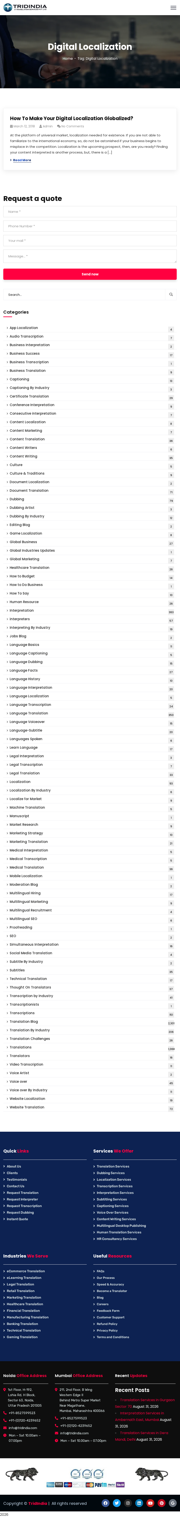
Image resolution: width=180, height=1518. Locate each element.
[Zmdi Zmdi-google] (173, 1503)
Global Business (91, 543)
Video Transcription (91, 1065)
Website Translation (91, 1108)
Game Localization (91, 534)
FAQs (100, 1271)
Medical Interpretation (91, 851)
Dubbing (91, 500)
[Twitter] (117, 1503)
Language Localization (91, 697)
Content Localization (91, 423)
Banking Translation (22, 1324)
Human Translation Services (119, 1232)
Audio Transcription (91, 337)
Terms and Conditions (113, 1337)
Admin (48, 126)
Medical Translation (91, 868)
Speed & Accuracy (110, 1284)
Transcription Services (115, 1186)
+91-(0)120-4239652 (24, 1420)
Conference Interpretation (91, 405)
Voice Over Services (112, 1212)
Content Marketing (91, 431)
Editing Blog (91, 525)
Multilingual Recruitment (91, 911)
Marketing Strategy (91, 834)
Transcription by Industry (91, 996)
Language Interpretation (91, 688)
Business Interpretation (91, 346)
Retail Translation (20, 1291)
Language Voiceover (91, 722)
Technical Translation (91, 979)
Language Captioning (91, 654)
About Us (14, 1166)
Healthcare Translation (91, 568)
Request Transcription (24, 1206)
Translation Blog (92, 1022)
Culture (91, 465)
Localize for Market (91, 799)
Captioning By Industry (91, 388)
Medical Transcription (91, 859)
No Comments (72, 126)
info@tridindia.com (23, 1428)
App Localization (91, 328)
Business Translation (91, 371)
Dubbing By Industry (91, 517)
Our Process (106, 1278)
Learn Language (91, 748)
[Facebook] (106, 1503)
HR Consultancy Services (117, 1239)
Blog (100, 1297)
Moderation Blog (91, 885)
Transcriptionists (91, 1005)
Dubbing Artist (91, 508)
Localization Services (114, 1180)
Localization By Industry (91, 791)
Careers (102, 1304)
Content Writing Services (116, 1219)
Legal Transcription (91, 765)
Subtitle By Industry (91, 962)
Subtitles (91, 971)
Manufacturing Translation (28, 1317)
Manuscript (91, 817)
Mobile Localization (91, 877)
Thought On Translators (91, 988)
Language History (91, 680)
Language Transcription (91, 705)
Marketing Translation (91, 842)
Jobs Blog (91, 637)
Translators (91, 1056)
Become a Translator (112, 1291)
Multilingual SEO (91, 919)
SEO (91, 937)
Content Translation (91, 440)
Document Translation (91, 491)
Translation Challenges (91, 1039)
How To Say (91, 594)
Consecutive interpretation (91, 414)
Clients (12, 1173)
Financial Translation (23, 1311)
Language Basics (91, 645)
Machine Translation (91, 808)
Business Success (91, 354)
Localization (91, 782)
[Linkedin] (139, 1503)
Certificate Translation (91, 397)
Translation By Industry (92, 1031)
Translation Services (113, 1166)
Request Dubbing (20, 1212)
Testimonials (17, 1180)
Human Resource (91, 602)
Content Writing (91, 457)
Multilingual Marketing (91, 902)
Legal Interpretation (91, 757)
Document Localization (91, 483)
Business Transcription (91, 363)
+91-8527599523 (22, 1413)
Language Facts (91, 671)
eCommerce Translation (26, 1271)
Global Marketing (91, 560)
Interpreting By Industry (91, 628)
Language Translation (92, 714)
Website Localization (91, 1099)
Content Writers (91, 448)
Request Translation (22, 1193)
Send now (90, 274)
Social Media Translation (91, 954)
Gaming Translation (22, 1337)
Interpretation (92, 611)
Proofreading (91, 928)
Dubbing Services (111, 1173)
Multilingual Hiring (91, 894)
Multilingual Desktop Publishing (121, 1226)
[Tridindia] (25, 7)
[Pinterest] (162, 1503)
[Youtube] (150, 1503)
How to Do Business (91, 585)
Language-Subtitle (91, 731)
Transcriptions (91, 1014)
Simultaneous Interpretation (91, 945)
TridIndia (37, 1503)
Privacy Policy (107, 1330)
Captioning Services (113, 1206)
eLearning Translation (24, 1278)
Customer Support (110, 1317)
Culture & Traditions (91, 474)
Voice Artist (91, 1074)
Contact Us (15, 1186)
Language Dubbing (91, 662)
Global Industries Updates (91, 551)
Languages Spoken (91, 740)
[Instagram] (128, 1503)
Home (68, 58)
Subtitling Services (112, 1199)
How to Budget (91, 577)
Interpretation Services (115, 1193)
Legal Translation (91, 774)
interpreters (91, 620)
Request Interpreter (22, 1199)
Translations (92, 1048)
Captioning (91, 380)
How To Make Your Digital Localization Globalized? (71, 118)
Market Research (91, 825)
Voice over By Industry (91, 1091)
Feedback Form (108, 1311)
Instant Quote (17, 1219)
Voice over (91, 1082)
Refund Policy (107, 1324)
